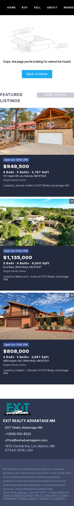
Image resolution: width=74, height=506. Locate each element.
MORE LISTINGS (55, 95)
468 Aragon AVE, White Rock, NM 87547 (26, 360)
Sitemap (44, 498)
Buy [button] (25, 7)
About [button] (52, 7)
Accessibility (58, 498)
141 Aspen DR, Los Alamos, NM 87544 (24, 176)
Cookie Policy (50, 495)
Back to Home (37, 74)
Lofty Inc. (22, 492)
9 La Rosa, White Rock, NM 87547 (22, 267)
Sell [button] (37, 7)
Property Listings (28, 498)
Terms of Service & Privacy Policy (22, 495)
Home (11, 7)
